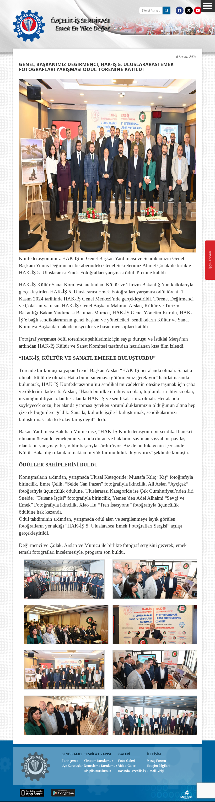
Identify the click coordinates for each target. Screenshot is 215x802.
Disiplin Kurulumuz (97, 771)
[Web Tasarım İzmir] (186, 793)
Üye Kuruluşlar (72, 765)
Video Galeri (127, 765)
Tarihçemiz (70, 760)
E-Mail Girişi (155, 771)
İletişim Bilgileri (158, 765)
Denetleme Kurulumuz (100, 765)
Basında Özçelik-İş (132, 771)
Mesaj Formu (156, 760)
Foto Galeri (126, 760)
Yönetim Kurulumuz (98, 760)
